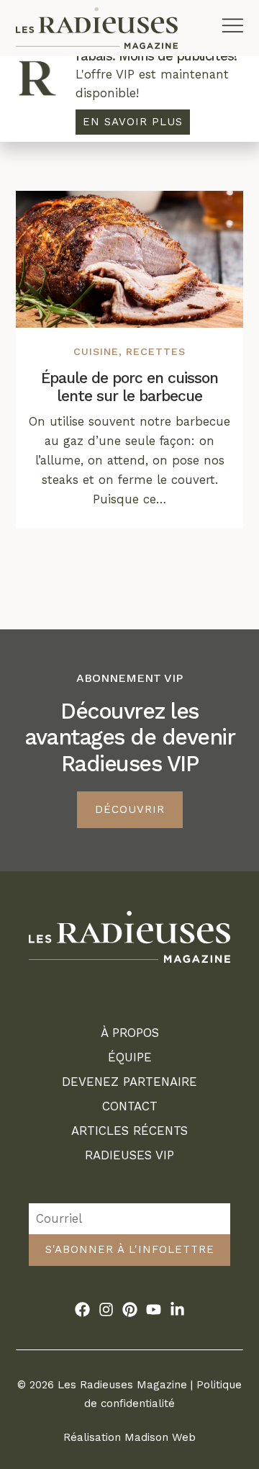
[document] (129, 734)
